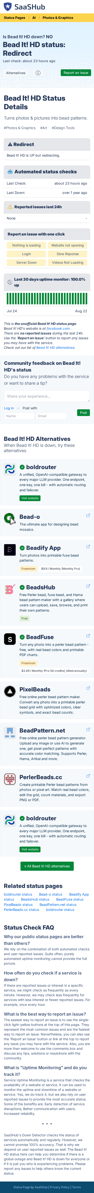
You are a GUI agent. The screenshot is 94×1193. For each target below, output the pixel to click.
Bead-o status (50, 894)
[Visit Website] (88, 516)
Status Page (21, 1187)
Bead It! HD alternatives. (55, 347)
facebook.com (58, 328)
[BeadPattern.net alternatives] (10, 732)
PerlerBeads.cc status (21, 910)
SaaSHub (41, 1187)
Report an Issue (76, 73)
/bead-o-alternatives (21, 512)
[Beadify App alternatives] (10, 550)
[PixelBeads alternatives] (10, 691)
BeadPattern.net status (58, 905)
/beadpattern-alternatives (24, 725)
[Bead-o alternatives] (10, 519)
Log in (9, 408)
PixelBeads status (18, 905)
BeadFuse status (70, 899)
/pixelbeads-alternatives (23, 684)
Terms (76, 1187)
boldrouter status (18, 894)
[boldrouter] (10, 469)
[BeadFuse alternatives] (10, 639)
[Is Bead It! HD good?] (38, 73)
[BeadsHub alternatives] (10, 589)
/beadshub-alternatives (23, 582)
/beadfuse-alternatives (22, 632)
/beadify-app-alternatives (24, 543)
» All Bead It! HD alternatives (47, 866)
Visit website (30, 498)
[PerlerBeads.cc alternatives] (10, 779)
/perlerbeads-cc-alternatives (27, 772)
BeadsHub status (35, 899)
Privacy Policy (60, 1187)
